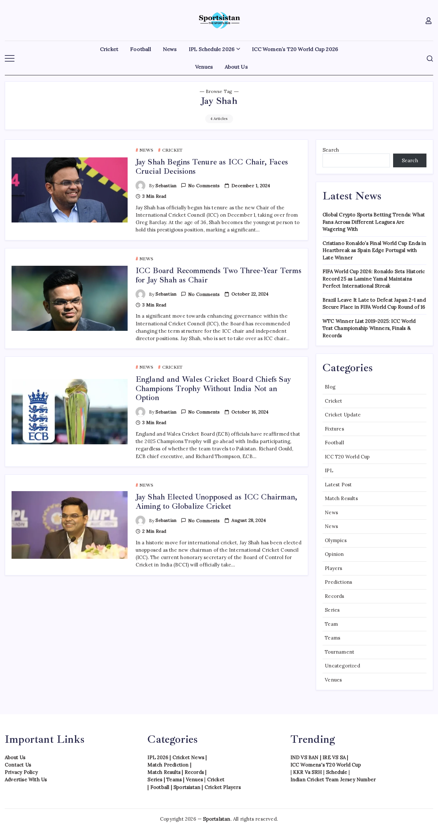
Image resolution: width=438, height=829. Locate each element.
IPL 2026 (157, 757)
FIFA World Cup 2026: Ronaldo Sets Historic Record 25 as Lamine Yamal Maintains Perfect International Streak (374, 278)
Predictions (338, 582)
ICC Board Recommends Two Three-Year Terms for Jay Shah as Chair (218, 275)
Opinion (334, 554)
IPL (329, 470)
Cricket (333, 401)
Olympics (336, 540)
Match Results (341, 498)
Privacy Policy (21, 772)
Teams (332, 638)
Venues (333, 680)
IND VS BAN (305, 757)
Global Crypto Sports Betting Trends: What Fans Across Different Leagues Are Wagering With (374, 222)
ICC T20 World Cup (347, 457)
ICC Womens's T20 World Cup (326, 765)
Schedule (337, 772)
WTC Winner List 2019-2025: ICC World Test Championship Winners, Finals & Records (369, 328)
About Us (15, 757)
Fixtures (334, 429)
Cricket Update (343, 415)
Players (333, 568)
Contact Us (18, 765)
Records (334, 596)
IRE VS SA (334, 757)
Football (334, 443)
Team (331, 624)
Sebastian (166, 185)
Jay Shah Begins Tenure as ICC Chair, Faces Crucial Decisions (212, 166)
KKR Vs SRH (307, 772)
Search (331, 150)
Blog (330, 387)
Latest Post (338, 484)
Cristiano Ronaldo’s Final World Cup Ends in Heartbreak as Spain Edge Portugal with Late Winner (374, 250)
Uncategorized (342, 666)
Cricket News (188, 757)
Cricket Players (223, 787)
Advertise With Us (26, 779)
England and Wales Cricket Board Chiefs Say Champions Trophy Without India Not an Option (213, 388)
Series (332, 610)
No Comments (204, 185)
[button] (429, 20)
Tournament (339, 652)
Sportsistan (186, 787)
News (331, 512)
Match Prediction (168, 765)
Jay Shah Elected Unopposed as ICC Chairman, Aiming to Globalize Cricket (217, 501)
